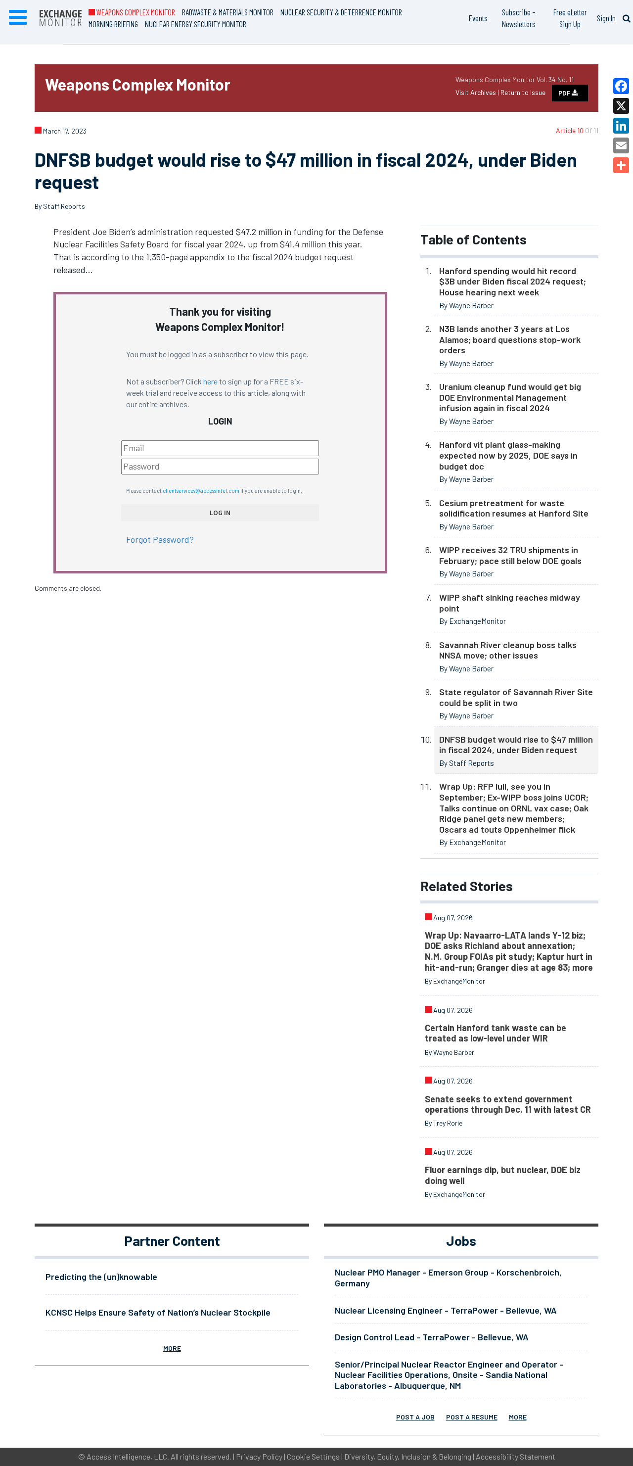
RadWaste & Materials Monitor (227, 12)
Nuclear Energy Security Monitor (195, 24)
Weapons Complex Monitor (135, 12)
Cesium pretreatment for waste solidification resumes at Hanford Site (513, 508)
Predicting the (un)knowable (101, 1276)
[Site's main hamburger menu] (17, 18)
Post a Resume (471, 1417)
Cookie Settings (313, 1456)
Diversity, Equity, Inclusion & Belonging (407, 1456)
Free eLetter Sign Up (570, 18)
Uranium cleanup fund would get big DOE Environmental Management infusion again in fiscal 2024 (510, 397)
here (210, 381)
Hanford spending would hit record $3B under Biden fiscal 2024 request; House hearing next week (512, 281)
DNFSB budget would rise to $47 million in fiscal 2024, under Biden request (516, 745)
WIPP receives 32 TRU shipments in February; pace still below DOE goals (510, 555)
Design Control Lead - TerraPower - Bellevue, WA (432, 1336)
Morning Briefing (113, 24)
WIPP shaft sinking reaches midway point (509, 603)
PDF (565, 93)
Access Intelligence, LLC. (128, 1456)
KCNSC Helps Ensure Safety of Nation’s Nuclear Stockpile (158, 1312)
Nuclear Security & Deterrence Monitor (341, 12)
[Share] (621, 165)
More (172, 1348)
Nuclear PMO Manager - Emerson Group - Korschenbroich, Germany (448, 1277)
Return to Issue (522, 92)
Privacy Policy (259, 1456)
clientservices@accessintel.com (201, 490)
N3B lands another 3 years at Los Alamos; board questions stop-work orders (510, 339)
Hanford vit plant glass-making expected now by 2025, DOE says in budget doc (508, 455)
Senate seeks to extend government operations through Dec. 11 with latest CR (508, 1104)
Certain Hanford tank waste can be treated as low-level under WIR (495, 1033)
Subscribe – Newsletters (519, 18)
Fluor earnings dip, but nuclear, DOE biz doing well (503, 1175)
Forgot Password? (160, 539)
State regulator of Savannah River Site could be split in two (516, 697)
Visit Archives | (477, 92)
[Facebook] (621, 86)
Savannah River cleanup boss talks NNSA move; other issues (508, 650)
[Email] (621, 145)
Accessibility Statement (515, 1456)
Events (478, 18)
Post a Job (415, 1417)
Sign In (606, 18)
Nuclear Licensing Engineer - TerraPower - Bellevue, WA (446, 1310)
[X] (621, 106)
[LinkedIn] (621, 126)
